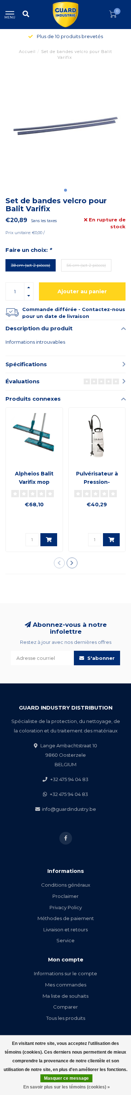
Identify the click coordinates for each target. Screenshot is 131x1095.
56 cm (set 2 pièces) (86, 265)
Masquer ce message (66, 1078)
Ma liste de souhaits (65, 996)
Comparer (65, 1007)
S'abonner (100, 658)
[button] (65, 190)
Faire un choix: (28, 250)
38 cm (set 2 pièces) (30, 265)
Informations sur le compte (65, 973)
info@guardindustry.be (69, 809)
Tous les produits (65, 1018)
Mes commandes (65, 985)
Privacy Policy (65, 907)
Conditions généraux (65, 885)
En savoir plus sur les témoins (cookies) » (66, 1087)
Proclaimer (65, 896)
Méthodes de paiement (65, 918)
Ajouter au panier (82, 291)
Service (65, 940)
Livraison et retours (65, 929)
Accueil (27, 51)
